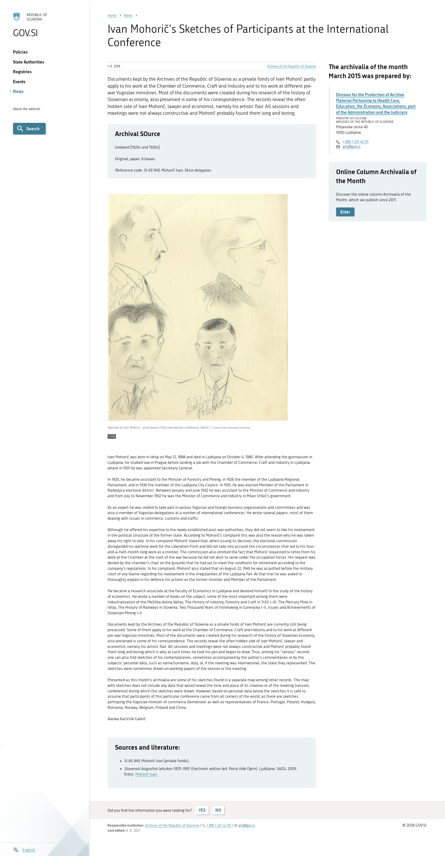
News (18, 91)
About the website (26, 109)
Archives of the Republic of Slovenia (291, 66)
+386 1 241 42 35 (356, 141)
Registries (22, 72)
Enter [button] (345, 212)
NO (218, 810)
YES (202, 810)
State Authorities (28, 62)
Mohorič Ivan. (146, 774)
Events (19, 82)
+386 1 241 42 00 (219, 825)
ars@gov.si (351, 146)
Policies (20, 52)
